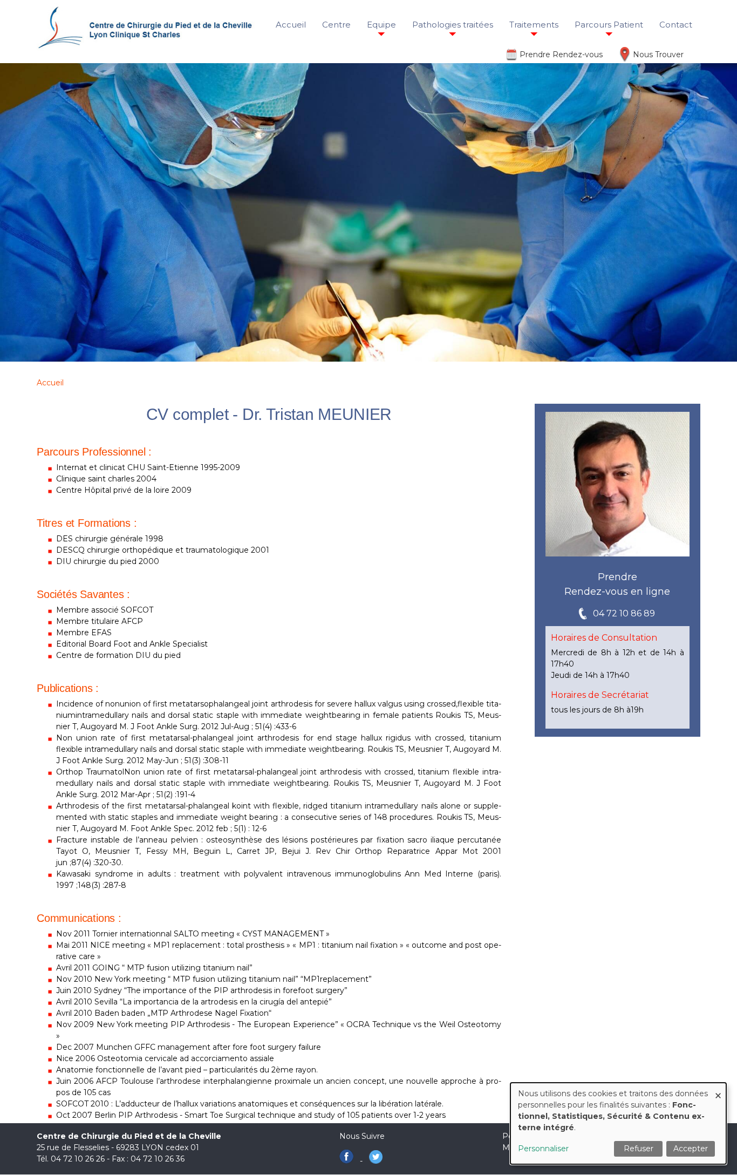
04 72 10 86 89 (624, 613)
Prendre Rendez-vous (561, 54)
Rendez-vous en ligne (617, 591)
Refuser (638, 1148)
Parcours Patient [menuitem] (609, 24)
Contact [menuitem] (675, 24)
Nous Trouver (658, 54)
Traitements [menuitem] (533, 24)
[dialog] (618, 1123)
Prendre (617, 577)
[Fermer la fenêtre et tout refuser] (718, 1089)
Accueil (50, 383)
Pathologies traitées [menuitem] (452, 24)
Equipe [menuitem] (381, 24)
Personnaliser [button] (543, 1148)
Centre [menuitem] (336, 24)
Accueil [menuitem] (291, 24)
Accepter (690, 1148)
